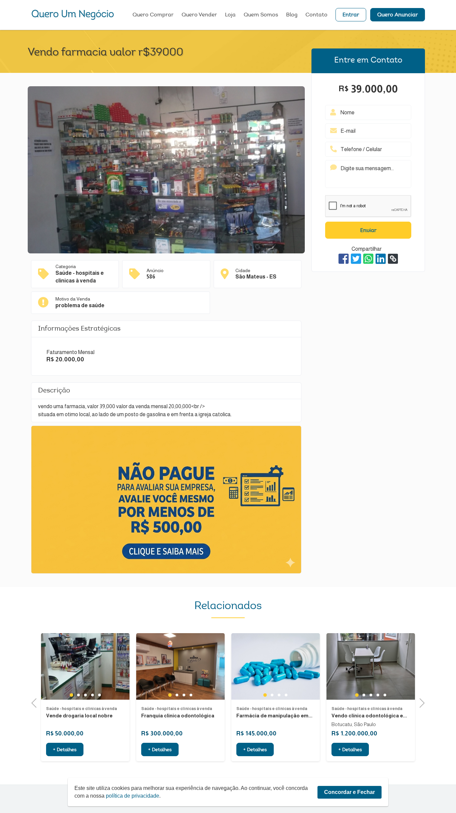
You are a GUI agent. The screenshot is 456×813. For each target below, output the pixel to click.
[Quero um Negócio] (73, 14)
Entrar (351, 15)
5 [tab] (85, 695)
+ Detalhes (50, 750)
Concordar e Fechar (349, 792)
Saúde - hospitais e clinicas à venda (67, 708)
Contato (316, 15)
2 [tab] (64, 695)
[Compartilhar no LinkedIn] (381, 259)
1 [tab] (56, 694)
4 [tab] (78, 695)
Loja (230, 15)
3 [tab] (71, 695)
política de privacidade (132, 796)
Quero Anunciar (397, 15)
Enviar (368, 230)
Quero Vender (199, 15)
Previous (36, 702)
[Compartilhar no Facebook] (343, 259)
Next (420, 702)
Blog (291, 15)
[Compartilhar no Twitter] (356, 259)
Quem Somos (261, 15)
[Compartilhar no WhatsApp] (368, 259)
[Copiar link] (393, 259)
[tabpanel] (71, 666)
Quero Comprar (153, 15)
